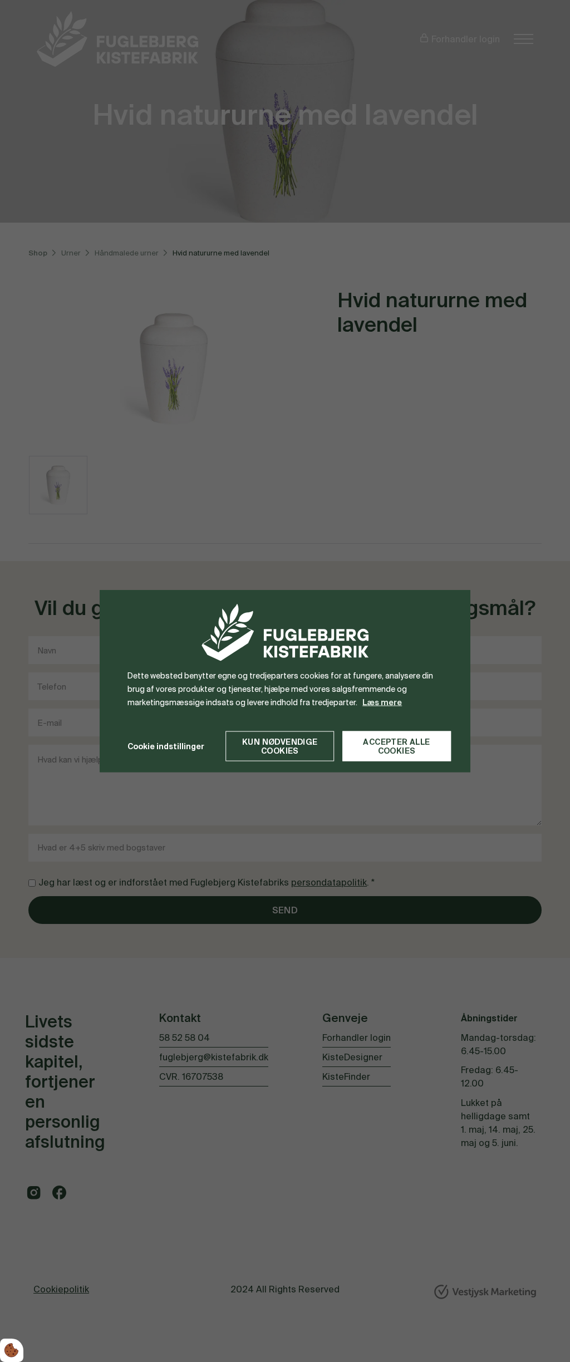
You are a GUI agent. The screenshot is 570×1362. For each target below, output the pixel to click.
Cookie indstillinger (165, 745)
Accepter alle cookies (396, 746)
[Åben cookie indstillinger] (11, 1350)
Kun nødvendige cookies (280, 746)
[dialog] (285, 681)
